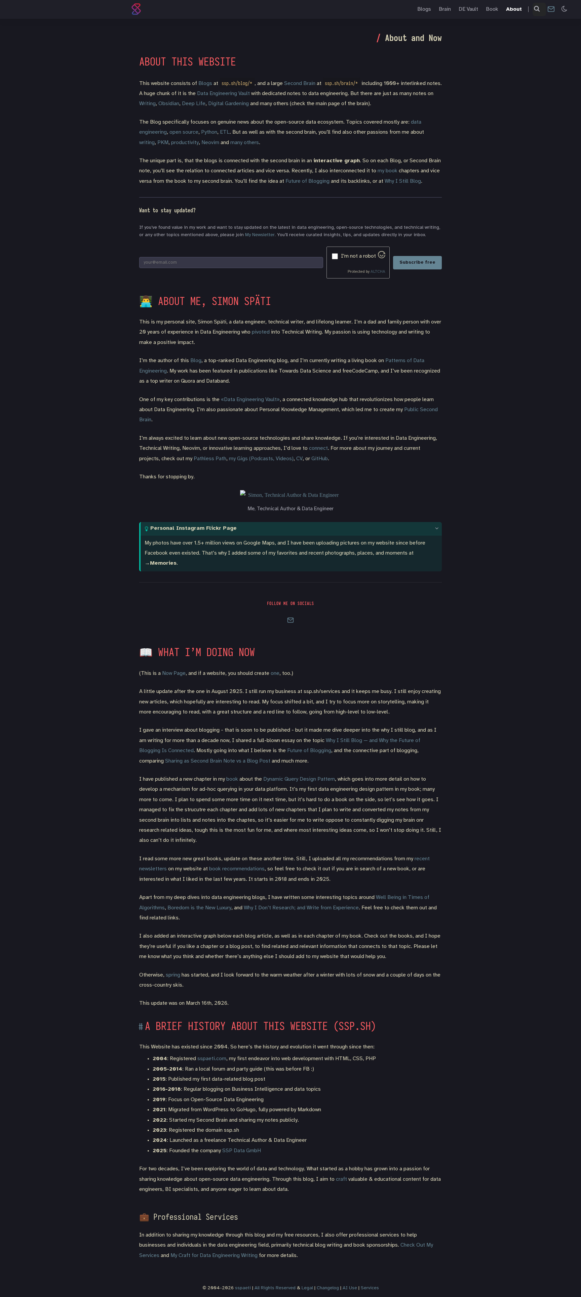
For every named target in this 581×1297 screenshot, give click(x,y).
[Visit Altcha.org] (381, 257)
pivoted (261, 332)
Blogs (424, 9)
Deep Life (193, 103)
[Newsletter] (551, 9)
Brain (445, 9)
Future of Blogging (307, 181)
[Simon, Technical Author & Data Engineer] (290, 495)
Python (209, 132)
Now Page (174, 673)
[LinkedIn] (254, 622)
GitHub (319, 459)
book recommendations (237, 869)
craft (341, 1179)
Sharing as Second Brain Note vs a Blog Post (217, 761)
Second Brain (299, 83)
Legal (307, 1288)
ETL (225, 132)
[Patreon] (326, 622)
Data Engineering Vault (223, 93)
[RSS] (335, 622)
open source (183, 132)
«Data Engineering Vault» (250, 399)
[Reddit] (317, 622)
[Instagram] (272, 622)
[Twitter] (299, 622)
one (275, 673)
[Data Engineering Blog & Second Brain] (137, 9)
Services (370, 1288)
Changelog (328, 1288)
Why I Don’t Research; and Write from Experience (301, 908)
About (514, 9)
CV (299, 459)
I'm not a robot (358, 256)
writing (147, 142)
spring (173, 975)
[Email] (281, 622)
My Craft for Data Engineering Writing (214, 1255)
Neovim (210, 142)
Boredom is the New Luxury (199, 908)
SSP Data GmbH (241, 1151)
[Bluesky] (264, 622)
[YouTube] (308, 622)
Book (492, 9)
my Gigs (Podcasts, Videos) (261, 459)
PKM (162, 142)
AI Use (350, 1288)
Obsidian (168, 103)
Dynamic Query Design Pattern (299, 779)
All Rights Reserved (275, 1288)
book (232, 779)
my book (387, 171)
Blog (195, 360)
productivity (185, 142)
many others (244, 142)
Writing (147, 103)
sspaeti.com (211, 1059)
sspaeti (243, 1288)
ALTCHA (378, 271)
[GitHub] (246, 622)
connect (318, 448)
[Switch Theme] (564, 9)
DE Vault (468, 9)
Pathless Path (210, 459)
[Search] (537, 9)
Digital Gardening (228, 103)
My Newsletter (260, 234)
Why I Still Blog (403, 181)
